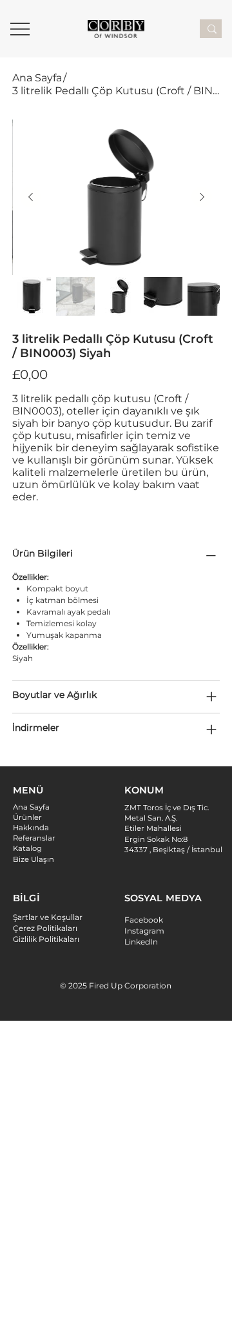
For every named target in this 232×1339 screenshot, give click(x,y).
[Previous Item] (30, 197)
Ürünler (27, 817)
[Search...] (212, 28)
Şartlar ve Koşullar (47, 917)
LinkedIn (141, 941)
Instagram (144, 930)
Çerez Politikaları (45, 928)
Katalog (27, 848)
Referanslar (34, 838)
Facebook (143, 920)
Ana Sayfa (31, 807)
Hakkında (31, 827)
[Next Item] (201, 197)
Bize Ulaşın (33, 859)
